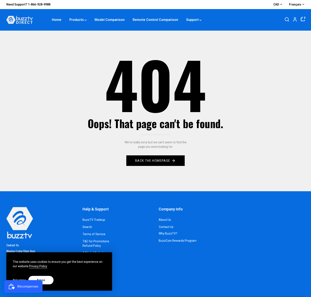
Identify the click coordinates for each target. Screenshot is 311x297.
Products (76, 20)
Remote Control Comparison (155, 20)
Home (56, 20)
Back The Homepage (152, 160)
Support (192, 20)
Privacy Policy (38, 266)
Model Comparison (110, 20)
